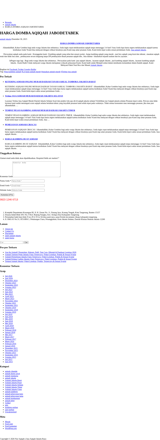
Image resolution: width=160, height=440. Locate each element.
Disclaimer (9, 233)
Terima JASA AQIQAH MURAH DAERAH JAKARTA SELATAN (34, 96)
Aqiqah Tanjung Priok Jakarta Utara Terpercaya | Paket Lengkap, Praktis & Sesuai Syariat (40, 254)
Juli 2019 (8, 314)
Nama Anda (5, 181)
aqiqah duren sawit (12, 374)
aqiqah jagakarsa (11, 376)
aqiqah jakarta (10, 25)
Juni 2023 (9, 292)
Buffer (33, 69)
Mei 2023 (9, 294)
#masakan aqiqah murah (50, 72)
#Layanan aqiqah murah (31, 72)
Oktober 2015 (10, 353)
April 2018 (9, 326)
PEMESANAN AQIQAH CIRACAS (20, 125)
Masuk (7, 422)
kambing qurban (11, 407)
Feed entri (9, 424)
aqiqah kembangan (12, 398)
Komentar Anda (6, 176)
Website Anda (5, 190)
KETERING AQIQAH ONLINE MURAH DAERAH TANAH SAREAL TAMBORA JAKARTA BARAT (50, 82)
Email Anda (5, 185)
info (6, 405)
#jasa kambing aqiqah (12, 72)
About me (9, 229)
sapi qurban (9, 410)
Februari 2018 (10, 330)
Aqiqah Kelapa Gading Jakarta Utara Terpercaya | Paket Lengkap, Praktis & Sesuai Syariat (41, 259)
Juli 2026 (8, 276)
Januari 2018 (10, 332)
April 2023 (9, 296)
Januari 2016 (10, 346)
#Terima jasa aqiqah (69, 72)
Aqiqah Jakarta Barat (13, 380)
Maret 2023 (9, 299)
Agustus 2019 (10, 312)
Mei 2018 (9, 323)
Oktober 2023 (10, 283)
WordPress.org (11, 428)
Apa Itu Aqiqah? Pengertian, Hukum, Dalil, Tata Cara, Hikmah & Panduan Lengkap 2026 (40, 252)
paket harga (9, 238)
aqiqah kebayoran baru (14, 394)
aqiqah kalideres (11, 392)
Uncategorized (10, 412)
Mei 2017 (9, 335)
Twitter (20, 69)
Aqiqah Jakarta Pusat (13, 383)
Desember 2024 (11, 281)
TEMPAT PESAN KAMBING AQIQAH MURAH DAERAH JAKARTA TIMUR (40, 110)
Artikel (7, 403)
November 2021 (11, 301)
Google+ (27, 69)
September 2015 (11, 355)
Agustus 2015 (10, 357)
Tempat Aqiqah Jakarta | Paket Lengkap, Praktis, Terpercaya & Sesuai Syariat (35, 261)
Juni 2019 (9, 317)
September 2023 (11, 285)
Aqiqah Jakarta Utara (13, 389)
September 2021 (11, 305)
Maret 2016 (9, 341)
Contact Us (9, 231)
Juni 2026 (9, 278)
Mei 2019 (9, 319)
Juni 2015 (9, 362)
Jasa (133, 50)
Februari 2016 (10, 344)
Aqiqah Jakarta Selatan (14, 385)
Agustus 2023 (10, 287)
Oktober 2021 (10, 303)
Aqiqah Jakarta (96, 65)
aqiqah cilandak (11, 371)
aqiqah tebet (9, 401)
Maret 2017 (9, 337)
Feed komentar (11, 426)
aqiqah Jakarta (140, 50)
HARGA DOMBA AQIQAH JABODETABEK (80, 43)
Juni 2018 (9, 321)
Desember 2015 (11, 348)
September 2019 (11, 310)
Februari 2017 (10, 339)
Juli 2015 (8, 359)
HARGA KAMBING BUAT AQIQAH (21, 139)
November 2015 (11, 350)
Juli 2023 (8, 290)
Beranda (8, 22)
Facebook (13, 69)
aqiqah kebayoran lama (14, 396)
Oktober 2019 (10, 308)
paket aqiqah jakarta (13, 236)
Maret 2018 (9, 328)
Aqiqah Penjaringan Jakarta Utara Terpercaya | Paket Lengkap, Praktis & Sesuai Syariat (39, 257)
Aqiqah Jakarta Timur (13, 387)
